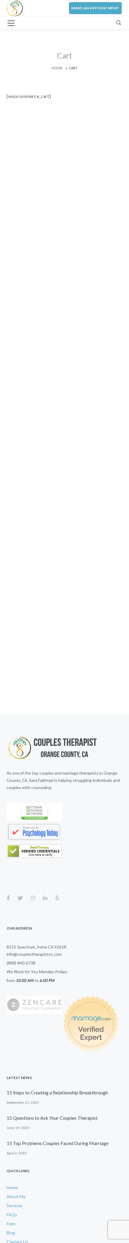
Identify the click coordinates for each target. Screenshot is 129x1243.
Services (14, 1205)
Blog (11, 1232)
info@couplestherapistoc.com (34, 954)
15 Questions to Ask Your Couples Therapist (52, 1118)
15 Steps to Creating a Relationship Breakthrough (57, 1092)
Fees (11, 1223)
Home (57, 68)
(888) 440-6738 (21, 962)
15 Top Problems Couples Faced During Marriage (58, 1143)
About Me (16, 1196)
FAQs (12, 1214)
